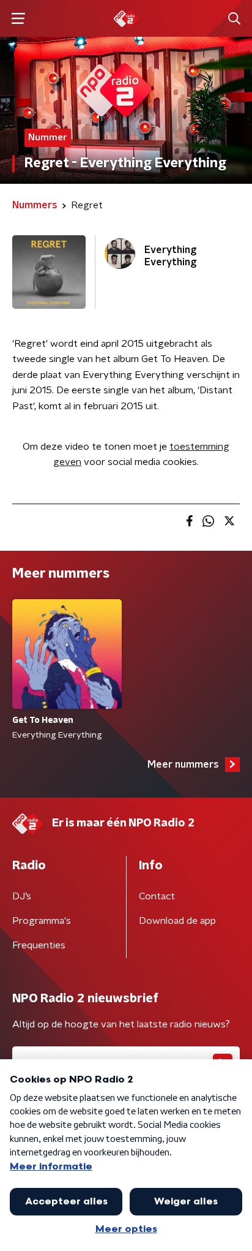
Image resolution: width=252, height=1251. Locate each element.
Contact (157, 896)
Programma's (41, 921)
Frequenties (38, 945)
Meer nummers (183, 764)
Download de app (177, 921)
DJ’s (21, 896)
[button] (18, 18)
